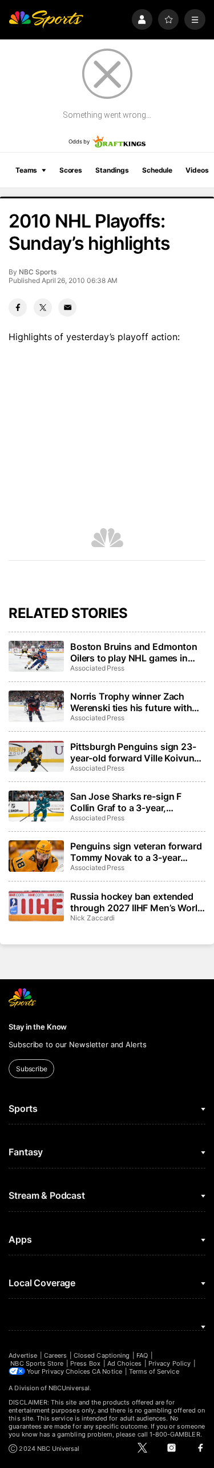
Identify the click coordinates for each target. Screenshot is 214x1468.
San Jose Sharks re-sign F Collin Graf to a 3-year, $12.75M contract (125, 802)
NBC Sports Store (36, 1363)
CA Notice (107, 1371)
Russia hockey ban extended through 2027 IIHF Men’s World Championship (136, 902)
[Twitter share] (43, 307)
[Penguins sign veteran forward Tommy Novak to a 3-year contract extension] (36, 855)
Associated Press (97, 668)
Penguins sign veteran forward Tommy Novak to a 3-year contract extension (135, 851)
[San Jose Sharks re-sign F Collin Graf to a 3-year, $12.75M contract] (36, 806)
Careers (55, 1355)
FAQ (142, 1355)
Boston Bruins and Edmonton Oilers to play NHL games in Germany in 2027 (133, 652)
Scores (70, 170)
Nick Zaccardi (92, 917)
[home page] (46, 19)
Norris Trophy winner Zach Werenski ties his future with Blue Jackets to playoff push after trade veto (131, 702)
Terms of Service (154, 1371)
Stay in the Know (38, 1026)
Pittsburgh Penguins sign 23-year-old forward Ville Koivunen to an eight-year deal (137, 752)
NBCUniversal (69, 1388)
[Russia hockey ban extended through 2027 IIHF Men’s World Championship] (36, 906)
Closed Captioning (102, 1355)
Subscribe (31, 1068)
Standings (112, 170)
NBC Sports (37, 272)
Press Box (85, 1363)
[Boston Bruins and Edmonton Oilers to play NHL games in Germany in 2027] (36, 656)
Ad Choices (124, 1363)
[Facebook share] (18, 307)
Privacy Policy (169, 1363)
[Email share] (67, 307)
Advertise (23, 1355)
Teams (26, 170)
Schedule (157, 170)
